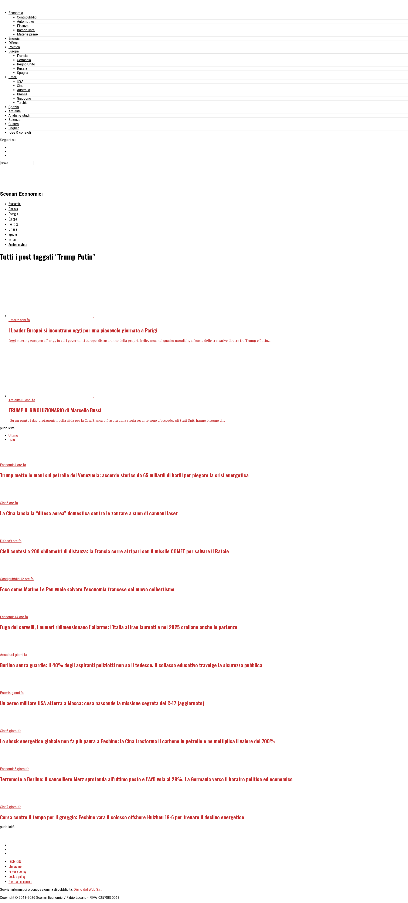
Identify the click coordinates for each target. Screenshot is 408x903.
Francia (22, 56)
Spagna (22, 73)
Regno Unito (26, 64)
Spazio (13, 107)
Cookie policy (16, 876)
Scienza (14, 120)
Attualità (14, 111)
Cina (20, 86)
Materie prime (27, 34)
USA (20, 81)
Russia (22, 68)
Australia (23, 90)
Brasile (22, 94)
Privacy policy (17, 871)
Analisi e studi (19, 115)
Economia (15, 13)
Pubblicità (14, 861)
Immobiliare (26, 30)
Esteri (12, 77)
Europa (13, 51)
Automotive (25, 22)
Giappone (24, 98)
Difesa (13, 43)
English (13, 128)
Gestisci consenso (20, 881)
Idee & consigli (19, 132)
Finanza (22, 26)
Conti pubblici (27, 17)
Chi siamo (14, 866)
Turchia (22, 103)
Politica (14, 47)
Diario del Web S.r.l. (88, 889)
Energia (14, 39)
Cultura (13, 124)
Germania (24, 60)
